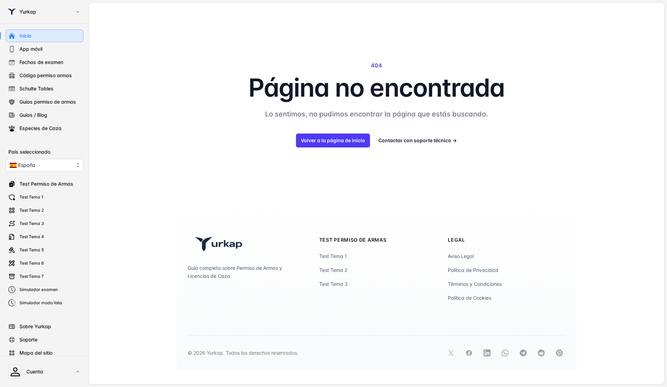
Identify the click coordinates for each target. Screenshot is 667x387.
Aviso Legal (461, 256)
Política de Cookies (469, 298)
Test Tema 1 (333, 256)
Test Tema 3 (333, 284)
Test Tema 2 (333, 270)
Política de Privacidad (473, 270)
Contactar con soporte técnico (417, 140)
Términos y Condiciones (475, 284)
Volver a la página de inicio (333, 140)
